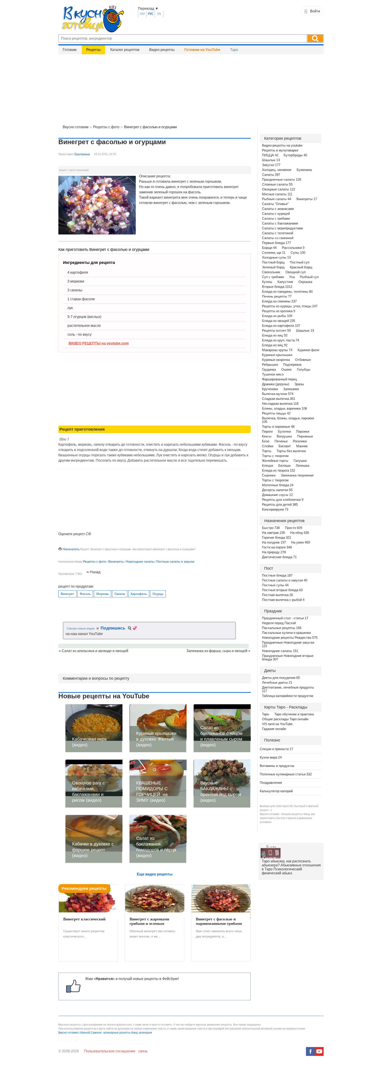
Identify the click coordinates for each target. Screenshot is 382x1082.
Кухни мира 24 (271, 757)
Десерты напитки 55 (277, 490)
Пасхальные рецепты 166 (281, 628)
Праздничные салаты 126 (281, 179)
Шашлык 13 (271, 160)
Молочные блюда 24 (277, 485)
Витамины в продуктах (277, 766)
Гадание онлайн (274, 729)
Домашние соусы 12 (277, 495)
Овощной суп (295, 272)
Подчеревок (292, 364)
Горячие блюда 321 (276, 537)
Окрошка (305, 282)
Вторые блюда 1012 (277, 286)
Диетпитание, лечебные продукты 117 (288, 689)
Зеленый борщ (273, 267)
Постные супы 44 (275, 585)
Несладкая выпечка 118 (280, 403)
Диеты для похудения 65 (281, 677)
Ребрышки (270, 364)
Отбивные (303, 360)
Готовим (69, 50)
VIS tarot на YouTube (277, 724)
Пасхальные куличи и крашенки (286, 633)
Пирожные (305, 436)
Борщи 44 (269, 248)
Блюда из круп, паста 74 (280, 340)
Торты (266, 451)
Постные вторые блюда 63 (282, 590)
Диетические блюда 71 (279, 557)
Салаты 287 (271, 174)
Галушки (300, 461)
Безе (265, 441)
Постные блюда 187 (277, 575)
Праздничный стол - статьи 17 (285, 618)
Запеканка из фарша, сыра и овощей (216, 651)
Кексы (266, 436)
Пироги (267, 431)
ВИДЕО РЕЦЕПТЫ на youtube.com (99, 343)
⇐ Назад (93, 572)
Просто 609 (293, 528)
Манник (302, 446)
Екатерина (82, 154)
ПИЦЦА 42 (270, 155)
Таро (234, 50)
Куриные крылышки (277, 355)
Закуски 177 (271, 165)
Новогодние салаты (140, 561)
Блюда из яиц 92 (274, 335)
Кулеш (267, 282)
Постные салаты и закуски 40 (284, 580)
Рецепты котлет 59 (276, 330)
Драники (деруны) (275, 384)
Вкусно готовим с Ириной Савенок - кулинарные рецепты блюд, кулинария (105, 1032)
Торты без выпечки (291, 451)
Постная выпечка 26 (277, 595)
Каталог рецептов (124, 50)
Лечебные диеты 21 (277, 682)
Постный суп (299, 262)
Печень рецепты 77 (277, 296)
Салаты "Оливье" (275, 204)
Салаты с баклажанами (280, 223)
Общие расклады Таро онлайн (285, 719)
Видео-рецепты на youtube (282, 145)
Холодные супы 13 (276, 257)
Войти (315, 11)
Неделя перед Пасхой (279, 623)
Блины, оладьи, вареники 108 (284, 408)
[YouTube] (319, 1051)
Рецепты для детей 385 (280, 504)
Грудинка (269, 369)
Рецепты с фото (94, 561)
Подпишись (113, 628)
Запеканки (291, 389)
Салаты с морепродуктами (282, 228)
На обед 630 (299, 532)
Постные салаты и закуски (175, 561)
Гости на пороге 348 (277, 547)
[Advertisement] (191, 89)
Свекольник (271, 272)
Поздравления (271, 782)
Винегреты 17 (306, 199)
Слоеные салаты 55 (277, 184)
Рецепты (93, 50)
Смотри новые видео (81, 628)
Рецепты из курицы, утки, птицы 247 (289, 306)
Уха (292, 277)
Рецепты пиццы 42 (276, 413)
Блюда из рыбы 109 (277, 316)
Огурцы (158, 594)
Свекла (120, 594)
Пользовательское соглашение (109, 1051)
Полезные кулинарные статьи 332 (286, 774)
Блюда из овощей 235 (278, 321)
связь (142, 1051)
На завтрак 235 (273, 532)
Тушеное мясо (273, 374)
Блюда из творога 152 (278, 470)
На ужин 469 (300, 542)
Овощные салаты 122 (278, 189)
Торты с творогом (275, 456)
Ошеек (286, 369)
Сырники (268, 475)
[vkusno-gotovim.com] (98, 20)
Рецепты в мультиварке (280, 150)
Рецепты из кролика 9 (278, 311)
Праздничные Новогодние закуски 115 (288, 644)
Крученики (270, 389)
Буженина (304, 170)
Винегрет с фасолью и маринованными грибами (219, 921)
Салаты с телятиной (277, 233)
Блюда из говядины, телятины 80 (287, 291)
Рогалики (300, 441)
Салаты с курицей (276, 213)
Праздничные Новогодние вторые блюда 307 (287, 657)
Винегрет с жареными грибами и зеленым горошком (149, 921)
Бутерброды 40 (295, 155)
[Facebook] (310, 1051)
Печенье (281, 441)
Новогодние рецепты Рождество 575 (289, 637)
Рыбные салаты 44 (276, 199)
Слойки (267, 446)
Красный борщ (301, 267)
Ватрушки (284, 436)
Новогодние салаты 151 (280, 651)
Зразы (299, 384)
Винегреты (116, 561)
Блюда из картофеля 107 (281, 325)
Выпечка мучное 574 (277, 394)
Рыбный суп (309, 277)
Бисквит (285, 446)
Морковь (102, 594)
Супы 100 (298, 252)
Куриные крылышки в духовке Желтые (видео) (156, 739)
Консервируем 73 (275, 509)
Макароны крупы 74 (277, 350)
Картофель (139, 594)
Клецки (267, 465)
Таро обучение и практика (294, 714)
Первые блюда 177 (276, 243)
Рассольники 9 (293, 248)
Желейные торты (275, 461)
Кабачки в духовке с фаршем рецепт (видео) (93, 850)
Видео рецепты (162, 50)
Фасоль (85, 594)
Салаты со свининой (277, 238)
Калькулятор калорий (276, 791)
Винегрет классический (84, 919)
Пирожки (302, 431)
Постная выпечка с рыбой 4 (283, 600)
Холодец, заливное (276, 170)
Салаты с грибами (276, 218)
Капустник (285, 282)
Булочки (284, 431)
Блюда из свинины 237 (279, 301)
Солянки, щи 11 (273, 252)
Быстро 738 (271, 528)
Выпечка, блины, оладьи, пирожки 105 (288, 420)
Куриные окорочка (276, 360)
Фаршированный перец (279, 379)
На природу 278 (274, 552)
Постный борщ (273, 262)
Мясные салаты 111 (277, 194)
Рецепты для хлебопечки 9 (282, 499)
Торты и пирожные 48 (278, 426)
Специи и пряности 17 (276, 749)
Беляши (284, 465)
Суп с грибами (273, 277)
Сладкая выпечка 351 (278, 399)
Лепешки (302, 465)
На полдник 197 (274, 542)
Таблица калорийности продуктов (287, 696)
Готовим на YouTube (202, 50)
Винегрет (67, 594)
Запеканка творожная (297, 475)
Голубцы (303, 369)
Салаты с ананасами (278, 209)
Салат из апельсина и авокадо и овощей (95, 651)
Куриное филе (308, 350)
